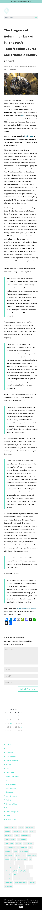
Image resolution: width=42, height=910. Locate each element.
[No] (39, 904)
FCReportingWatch (12, 776)
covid (30, 847)
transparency (8, 886)
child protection (22, 839)
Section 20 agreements (21, 882)
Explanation (10, 772)
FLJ (30, 859)
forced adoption (9, 863)
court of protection (22, 847)
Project (8, 800)
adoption (20, 827)
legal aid (14, 871)
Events (8, 768)
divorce (15, 851)
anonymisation (17, 831)
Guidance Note (11, 784)
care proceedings (25, 835)
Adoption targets (30, 827)
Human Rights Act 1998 (11, 867)
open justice (8, 878)
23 (21, 727)
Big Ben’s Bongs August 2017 (27, 608)
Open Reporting (11, 796)
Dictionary (9, 764)
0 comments (12, 70)
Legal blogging (11, 788)
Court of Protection (12, 761)
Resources (9, 808)
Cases (8, 749)
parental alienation (19, 878)
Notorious (9, 792)
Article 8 (25, 831)
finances (13, 859)
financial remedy (22, 859)
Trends (8, 816)
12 (11, 723)
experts (7, 859)
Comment (9, 753)
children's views (9, 843)
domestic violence (20, 855)
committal (18, 843)
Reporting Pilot (11, 804)
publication (29, 878)
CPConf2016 (8, 851)
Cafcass (17, 835)
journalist (21, 867)
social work (32, 882)
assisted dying (8, 835)
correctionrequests (10, 847)
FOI (7, 780)
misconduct (8, 874)
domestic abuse (24, 851)
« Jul (5, 738)
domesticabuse (9, 855)
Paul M (8, 66)
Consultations (23, 66)
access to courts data (10, 827)
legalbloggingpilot (23, 871)
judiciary (7, 871)
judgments (30, 867)
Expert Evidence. (31, 855)
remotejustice (8, 882)
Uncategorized (11, 820)
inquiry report (29, 136)
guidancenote (19, 863)
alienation (7, 831)
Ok (21, 907)
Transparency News (12, 812)
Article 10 (32, 831)
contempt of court (28, 843)
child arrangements (10, 839)
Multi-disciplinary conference (21, 874)
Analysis (8, 745)
